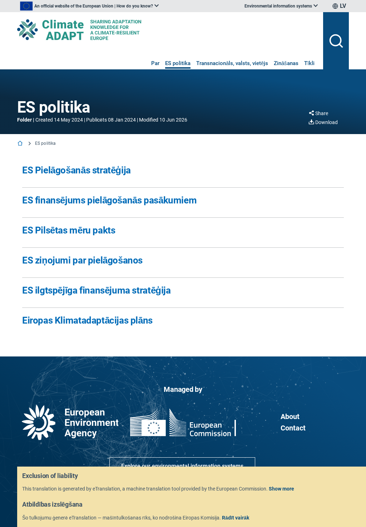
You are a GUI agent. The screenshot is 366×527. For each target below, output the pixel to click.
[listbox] (89, 6)
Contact (293, 428)
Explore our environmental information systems (182, 466)
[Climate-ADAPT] (167, 29)
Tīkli (309, 63)
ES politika (178, 63)
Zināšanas (286, 63)
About (290, 416)
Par (155, 63)
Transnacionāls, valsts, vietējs (232, 63)
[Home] (20, 144)
